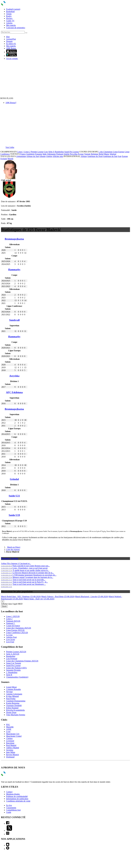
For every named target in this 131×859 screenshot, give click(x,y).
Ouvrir (4, 606)
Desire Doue (11, 712)
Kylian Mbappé (12, 696)
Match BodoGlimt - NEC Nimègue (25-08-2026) (21, 596)
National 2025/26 (13, 621)
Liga (46, 152)
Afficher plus (57, 156)
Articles (9, 23)
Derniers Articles (9, 558)
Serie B (9, 675)
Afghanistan (21, 156)
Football (13, 9)
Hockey (9, 18)
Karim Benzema (12, 703)
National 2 (10, 623)
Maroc (106, 154)
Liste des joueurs (13, 549)
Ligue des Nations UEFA (16, 668)
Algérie (66, 154)
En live (9, 805)
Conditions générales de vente (18, 801)
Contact (9, 792)
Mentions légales (13, 794)
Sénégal (113, 154)
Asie (119, 156)
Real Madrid (11, 745)
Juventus (9, 750)
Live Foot (10, 642)
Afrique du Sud (32, 156)
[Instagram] (7, 834)
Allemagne (51, 154)
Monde (10, 159)
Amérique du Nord (95, 156)
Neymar (9, 692)
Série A (51, 152)
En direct (11, 44)
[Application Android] (7, 849)
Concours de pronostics (15, 28)
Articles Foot (11, 637)
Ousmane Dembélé (14, 705)
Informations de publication (17, 799)
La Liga (9, 635)
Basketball (10, 11)
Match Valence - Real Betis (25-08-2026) (58, 596)
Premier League (37, 152)
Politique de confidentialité (17, 796)
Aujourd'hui (11, 39)
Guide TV (10, 21)
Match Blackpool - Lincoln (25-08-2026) (91, 596)
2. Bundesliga (11, 672)
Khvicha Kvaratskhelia (15, 710)
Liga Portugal (11, 658)
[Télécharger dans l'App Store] (11, 52)
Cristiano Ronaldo (13, 689)
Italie (45, 154)
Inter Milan (10, 752)
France (23, 154)
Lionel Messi (11, 687)
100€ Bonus (11, 48)
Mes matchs (11, 25)
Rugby (9, 16)
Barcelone (10, 743)
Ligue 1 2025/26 (13, 616)
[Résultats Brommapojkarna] (9, 197)
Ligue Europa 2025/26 (15, 630)
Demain (9, 41)
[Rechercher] (26, 32)
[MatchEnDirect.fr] (9, 5)
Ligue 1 (20, 152)
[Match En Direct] (9, 775)
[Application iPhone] (7, 845)
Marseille (10, 727)
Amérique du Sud (110, 156)
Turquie (87, 154)
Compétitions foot (13, 810)
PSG (8, 725)
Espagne (38, 154)
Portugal (59, 154)
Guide (8, 812)
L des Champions (106, 152)
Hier (8, 37)
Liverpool (10, 741)
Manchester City (12, 734)
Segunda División (13, 670)
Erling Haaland (12, 708)
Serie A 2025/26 (12, 654)
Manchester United (13, 736)
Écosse (81, 154)
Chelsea (9, 738)
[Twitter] (9, 830)
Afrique (84, 156)
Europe (125, 156)
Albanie (42, 156)
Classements (11, 808)
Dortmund (10, 757)
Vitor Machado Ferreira (15, 715)
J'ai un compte (12, 58)
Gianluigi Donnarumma (15, 701)
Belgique (94, 154)
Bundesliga (59, 152)
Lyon (8, 731)
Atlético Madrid (12, 748)
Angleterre (30, 154)
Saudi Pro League (71, 152)
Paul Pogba (10, 698)
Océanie (3, 159)
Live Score (10, 639)
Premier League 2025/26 (16, 652)
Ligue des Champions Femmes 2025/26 (22, 661)
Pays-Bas (74, 154)
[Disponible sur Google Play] (11, 56)
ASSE (8, 729)
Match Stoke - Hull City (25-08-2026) (39, 599)
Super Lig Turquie (13, 663)
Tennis (9, 14)
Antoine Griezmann (14, 694)
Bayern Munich (12, 754)
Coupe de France (13, 626)
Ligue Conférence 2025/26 (17, 632)
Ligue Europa (118, 152)
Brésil (101, 154)
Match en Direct (13, 547)
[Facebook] (7, 823)
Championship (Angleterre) (17, 677)
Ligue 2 (27, 152)
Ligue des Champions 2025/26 (18, 628)
